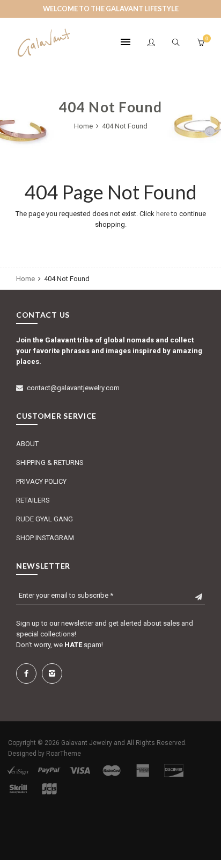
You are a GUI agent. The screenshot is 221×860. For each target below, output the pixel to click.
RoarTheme (63, 753)
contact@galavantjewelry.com (73, 388)
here (163, 214)
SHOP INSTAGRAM (45, 538)
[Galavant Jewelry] (43, 42)
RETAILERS (33, 500)
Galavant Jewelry (86, 743)
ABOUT (27, 444)
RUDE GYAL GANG (44, 519)
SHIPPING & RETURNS (50, 462)
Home (84, 126)
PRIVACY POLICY (41, 481)
